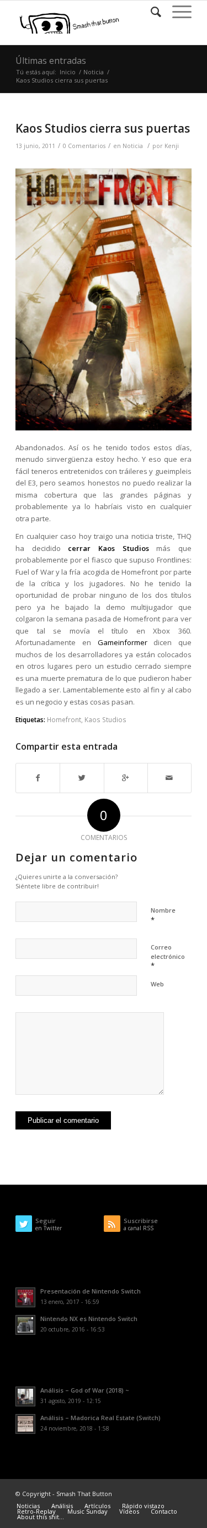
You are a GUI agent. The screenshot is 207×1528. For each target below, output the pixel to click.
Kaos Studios (105, 719)
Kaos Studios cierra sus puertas (102, 128)
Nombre (163, 915)
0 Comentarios (84, 146)
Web (157, 984)
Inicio (68, 72)
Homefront (64, 719)
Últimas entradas (50, 60)
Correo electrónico (168, 956)
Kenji (171, 146)
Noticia (93, 72)
